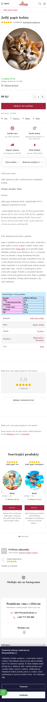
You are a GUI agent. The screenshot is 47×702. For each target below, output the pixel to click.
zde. (3, 677)
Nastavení (23, 686)
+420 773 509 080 (25, 617)
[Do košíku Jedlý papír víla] (12, 507)
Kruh (42, 346)
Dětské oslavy (38, 337)
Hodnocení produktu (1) (31, 162)
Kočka (35, 324)
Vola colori (20, 248)
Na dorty (40, 331)
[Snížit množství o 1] (34, 97)
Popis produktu (11, 162)
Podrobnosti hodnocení (31, 22)
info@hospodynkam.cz (26, 612)
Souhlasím (23, 695)
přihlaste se (11, 434)
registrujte (25, 434)
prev (2, 492)
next (45, 492)
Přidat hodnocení (23, 400)
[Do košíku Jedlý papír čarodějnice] (34, 507)
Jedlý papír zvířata (37, 318)
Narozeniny (39, 340)
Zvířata (41, 324)
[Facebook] (24, 632)
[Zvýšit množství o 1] (42, 97)
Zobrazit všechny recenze (28, 552)
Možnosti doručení (11, 85)
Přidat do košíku (23, 106)
